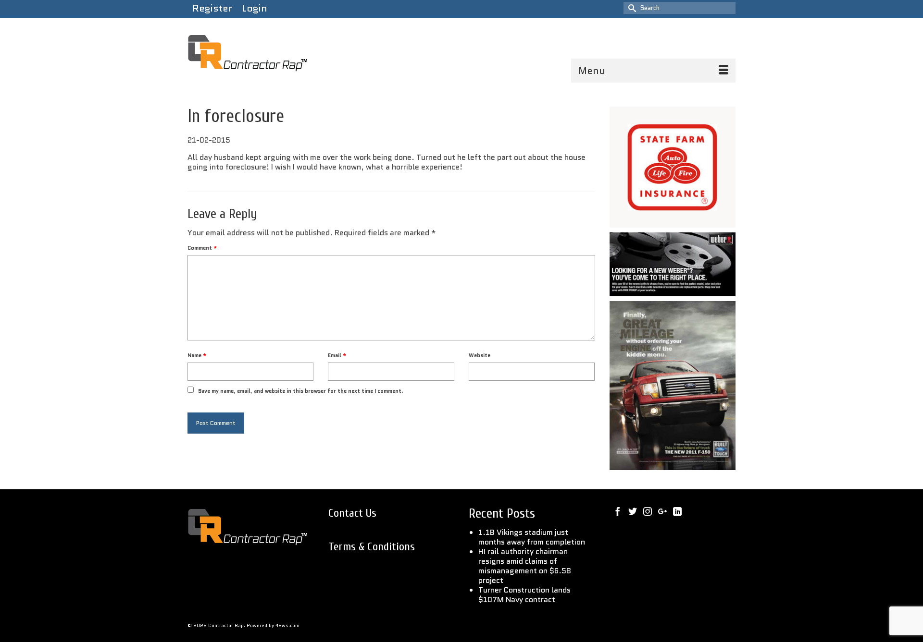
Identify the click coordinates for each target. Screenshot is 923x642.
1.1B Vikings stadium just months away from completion (531, 537)
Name (196, 355)
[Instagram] (647, 511)
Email (337, 355)
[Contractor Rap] (274, 54)
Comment (202, 248)
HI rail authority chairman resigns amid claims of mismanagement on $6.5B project (524, 566)
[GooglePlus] (662, 511)
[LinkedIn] (677, 511)
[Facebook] (617, 511)
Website (479, 355)
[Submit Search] (631, 8)
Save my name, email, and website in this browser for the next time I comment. (300, 391)
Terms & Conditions (371, 546)
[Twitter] (632, 511)
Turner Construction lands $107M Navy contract (524, 594)
